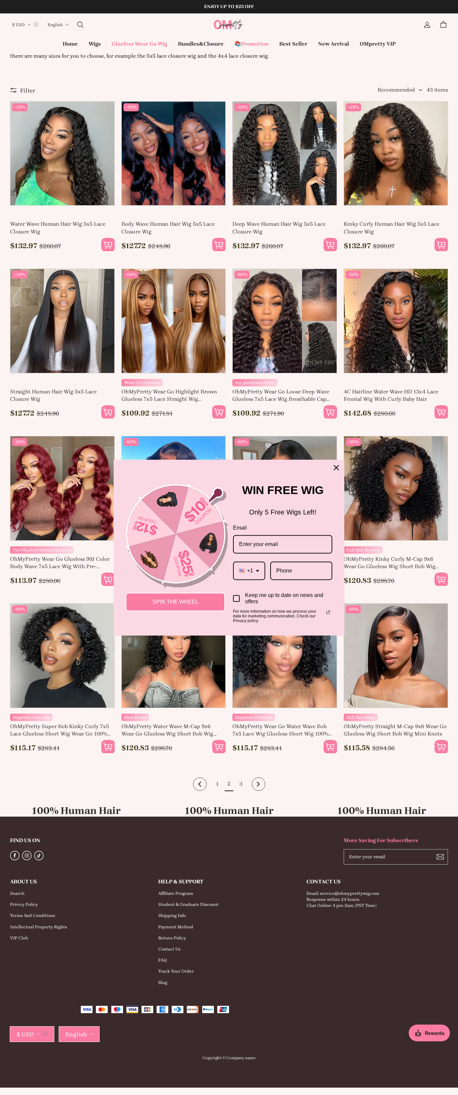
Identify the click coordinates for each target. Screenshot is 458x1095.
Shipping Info (172, 915)
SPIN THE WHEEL (175, 602)
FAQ (162, 960)
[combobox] (249, 570)
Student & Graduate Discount (188, 904)
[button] (80, 25)
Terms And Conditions (32, 915)
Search (17, 893)
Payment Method (175, 926)
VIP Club (19, 937)
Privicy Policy (24, 904)
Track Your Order (176, 971)
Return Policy (172, 937)
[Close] (336, 467)
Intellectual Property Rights (38, 926)
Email (240, 528)
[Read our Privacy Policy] (328, 612)
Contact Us (169, 948)
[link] (95, 44)
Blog (162, 982)
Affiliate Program (175, 893)
